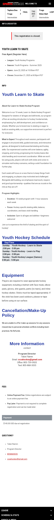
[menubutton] (49, 3)
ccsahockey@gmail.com (30, 359)
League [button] (4, 510)
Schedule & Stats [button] (10, 515)
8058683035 (12, 454)
